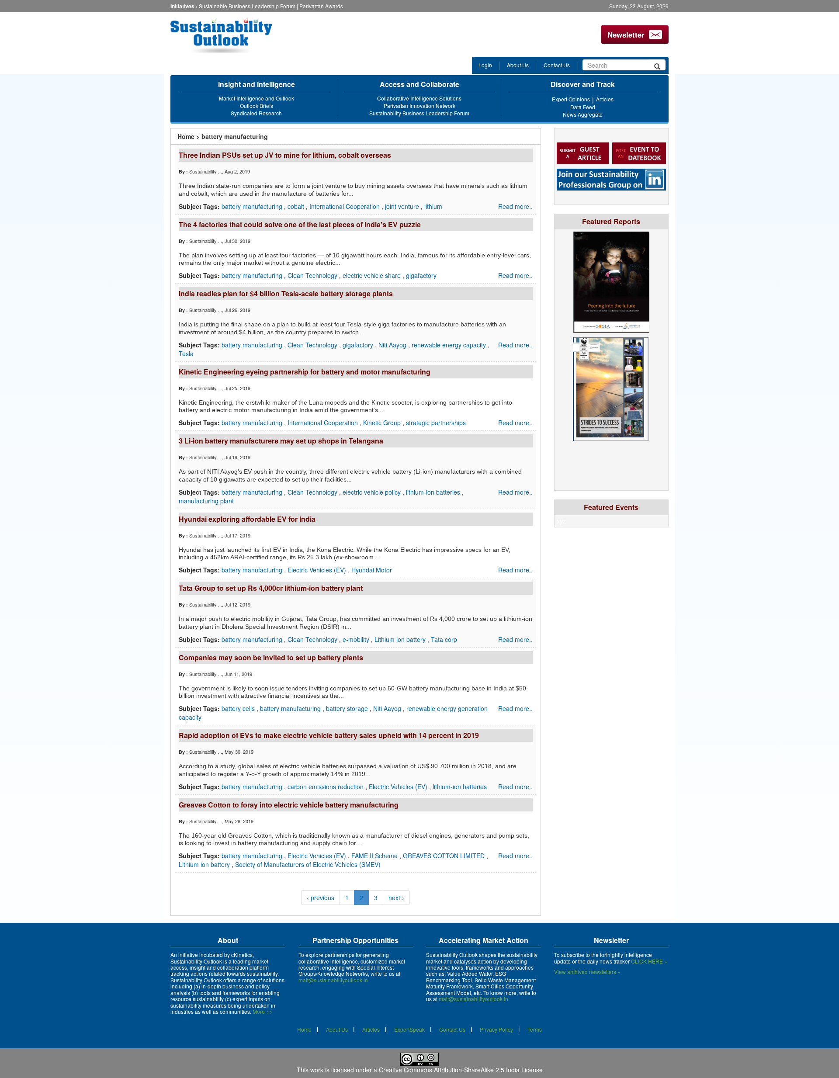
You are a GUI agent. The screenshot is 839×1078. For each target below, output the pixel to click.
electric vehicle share (372, 275)
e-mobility (357, 639)
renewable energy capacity (450, 344)
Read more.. (515, 206)
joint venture (403, 206)
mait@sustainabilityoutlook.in (333, 980)
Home (185, 136)
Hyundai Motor (371, 569)
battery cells (239, 708)
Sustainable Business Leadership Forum (247, 6)
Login (485, 65)
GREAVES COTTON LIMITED (444, 855)
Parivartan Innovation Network (419, 105)
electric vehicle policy (372, 492)
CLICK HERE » (649, 961)
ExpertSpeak (409, 1029)
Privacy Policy (496, 1029)
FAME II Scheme (375, 855)
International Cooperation (345, 206)
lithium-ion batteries (434, 492)
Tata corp (444, 639)
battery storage (348, 708)
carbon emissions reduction (326, 786)
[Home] (228, 36)
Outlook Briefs (256, 105)
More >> (262, 1011)
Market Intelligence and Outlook (256, 98)
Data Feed (582, 107)
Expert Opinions (571, 99)
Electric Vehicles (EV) (318, 569)
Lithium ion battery (400, 639)
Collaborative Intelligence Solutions (419, 98)
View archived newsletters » (587, 971)
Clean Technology (313, 275)
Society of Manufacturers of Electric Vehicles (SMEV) (308, 864)
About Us (518, 65)
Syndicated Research (256, 113)
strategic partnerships (436, 422)
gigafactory (421, 275)
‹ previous (320, 897)
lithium (433, 206)
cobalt (297, 206)
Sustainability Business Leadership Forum (419, 113)
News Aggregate (583, 114)
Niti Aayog (393, 344)
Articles (605, 99)
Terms (534, 1029)
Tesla (186, 353)
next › (396, 897)
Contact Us (557, 65)
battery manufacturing (253, 206)
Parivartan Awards (321, 6)
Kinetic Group (382, 422)
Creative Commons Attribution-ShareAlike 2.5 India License (461, 1069)
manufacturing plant (206, 500)
